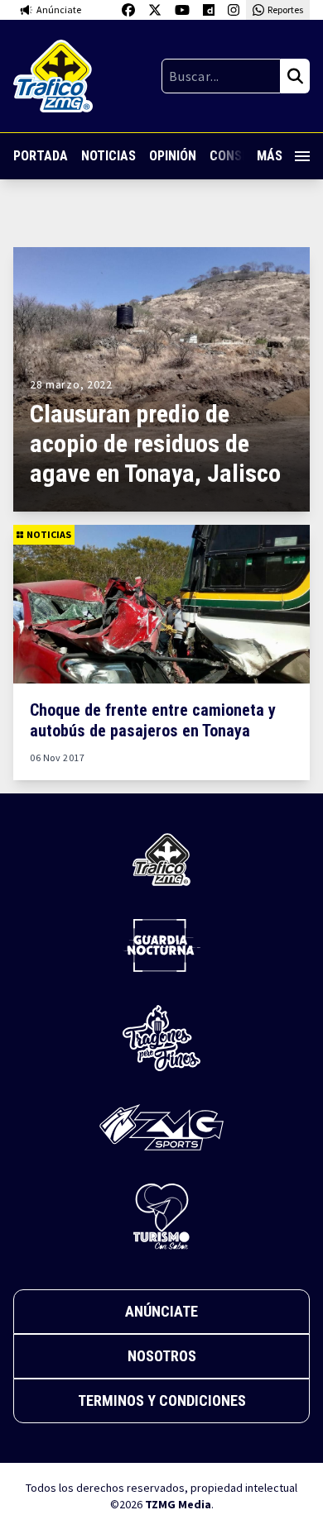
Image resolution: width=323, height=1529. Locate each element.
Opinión (172, 156)
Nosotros (162, 1356)
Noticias (108, 156)
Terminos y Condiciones (162, 1400)
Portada (40, 156)
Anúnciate (161, 1311)
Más (269, 156)
